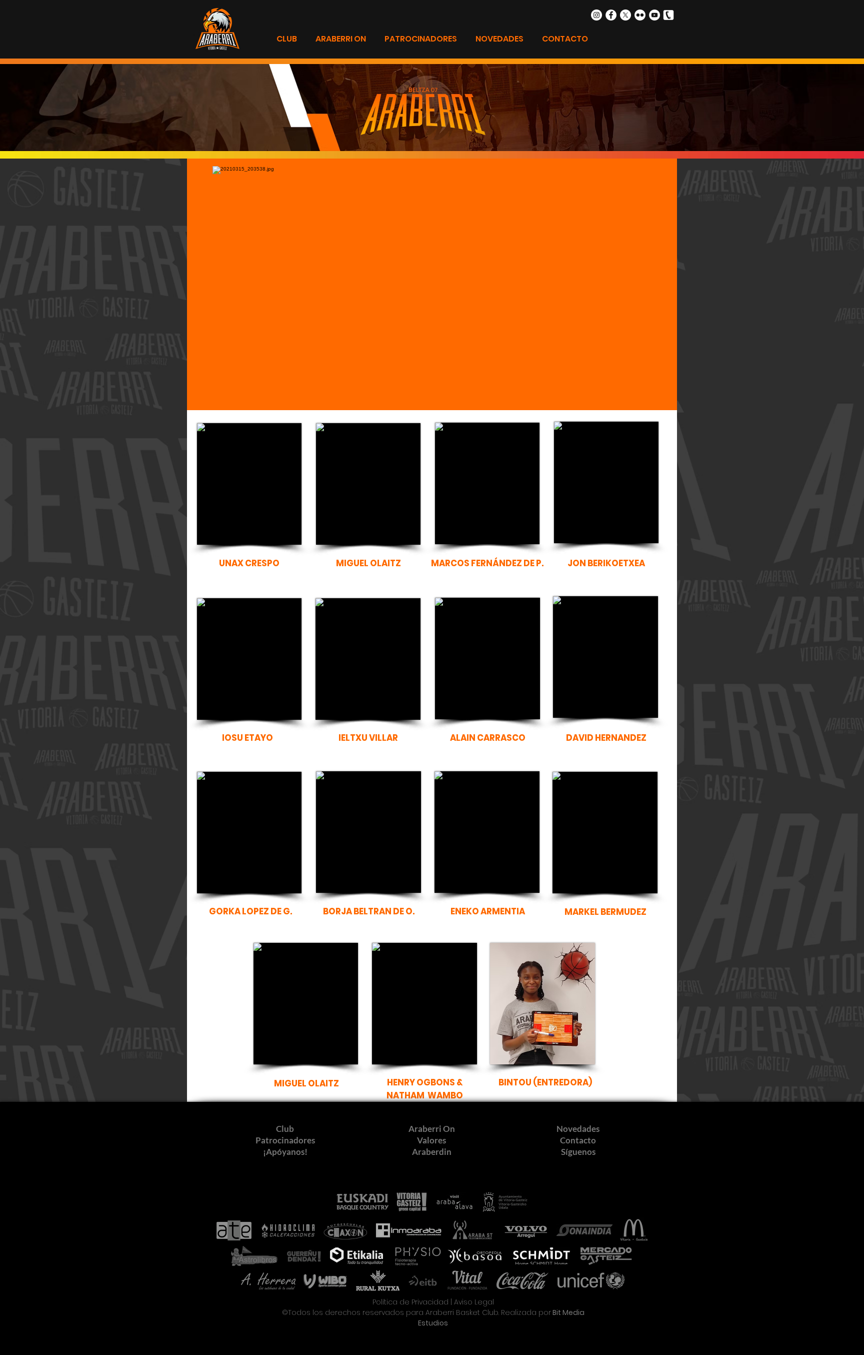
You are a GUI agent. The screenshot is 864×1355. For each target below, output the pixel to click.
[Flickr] (640, 15)
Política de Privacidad (410, 1302)
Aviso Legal (474, 1302)
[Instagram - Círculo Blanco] (596, 15)
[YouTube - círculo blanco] (654, 15)
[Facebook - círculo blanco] (611, 15)
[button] (249, 564)
